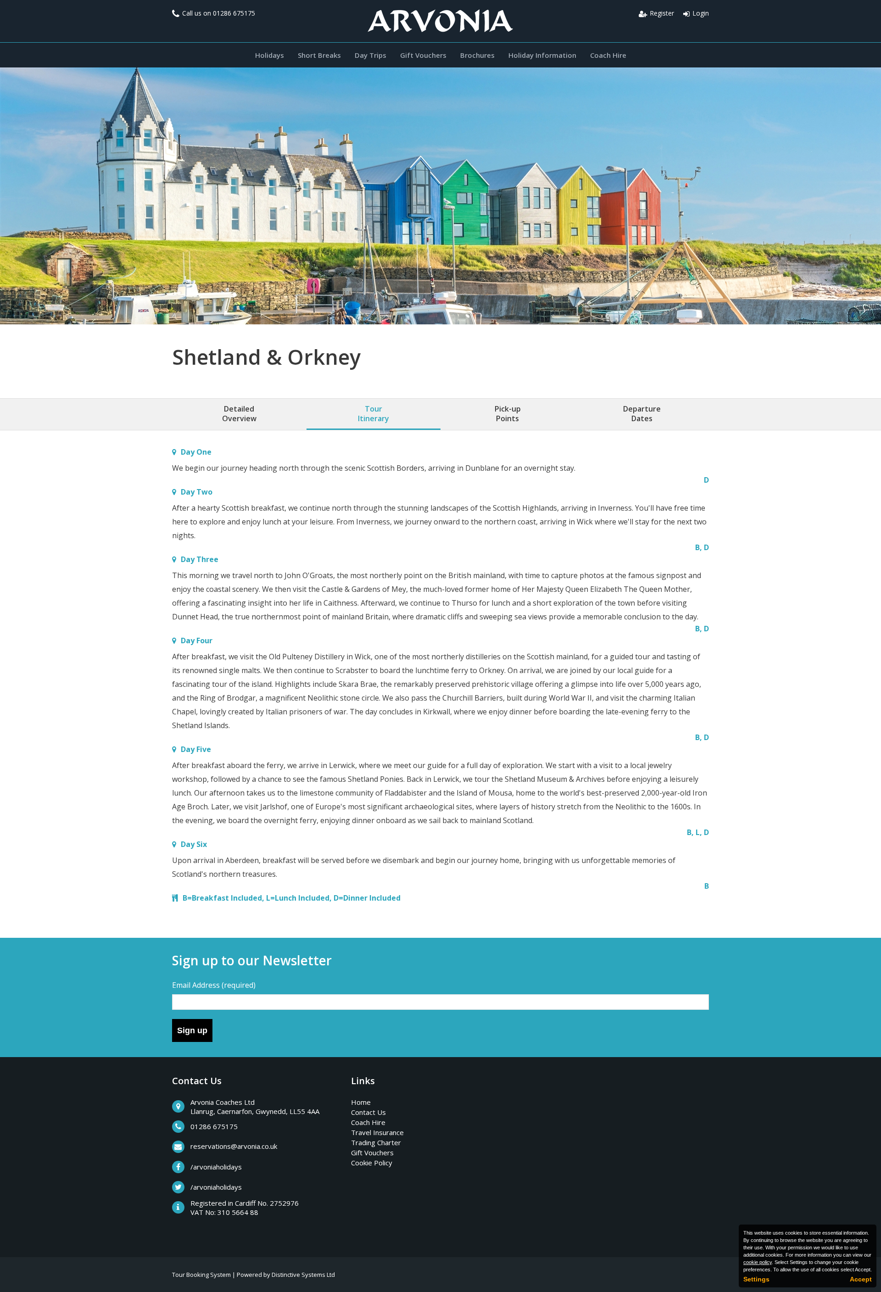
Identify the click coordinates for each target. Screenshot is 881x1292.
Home (361, 1102)
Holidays (269, 55)
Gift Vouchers (423, 55)
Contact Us (368, 1112)
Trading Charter (376, 1142)
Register (662, 13)
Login (700, 13)
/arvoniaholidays (216, 1166)
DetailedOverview (239, 413)
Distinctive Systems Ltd (303, 1274)
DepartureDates (642, 413)
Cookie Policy (371, 1162)
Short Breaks (319, 55)
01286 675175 (234, 13)
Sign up (192, 1030)
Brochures (477, 55)
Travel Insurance (377, 1132)
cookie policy (757, 1262)
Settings (756, 1279)
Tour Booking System (201, 1274)
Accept (861, 1279)
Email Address (214, 985)
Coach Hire (608, 55)
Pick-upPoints (508, 413)
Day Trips (370, 55)
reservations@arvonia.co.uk (233, 1146)
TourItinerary (373, 413)
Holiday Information (542, 55)
